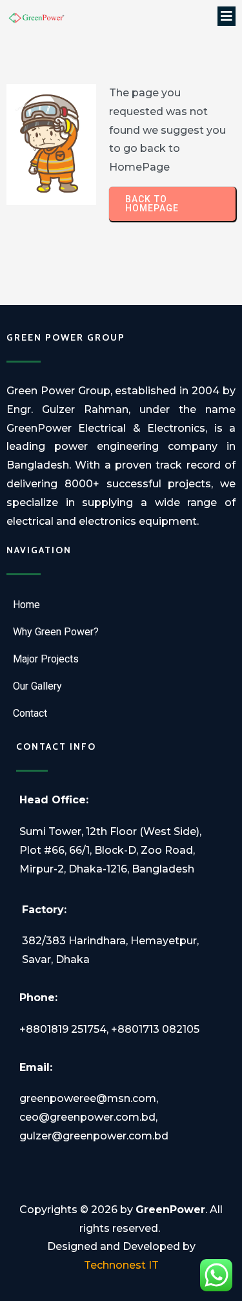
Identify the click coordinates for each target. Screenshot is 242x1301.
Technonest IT (121, 1265)
